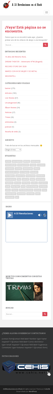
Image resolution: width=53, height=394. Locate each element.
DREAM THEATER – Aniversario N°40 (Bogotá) (23, 61)
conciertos (9, 168)
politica (34, 183)
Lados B (25, 179)
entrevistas (9, 122)
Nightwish (9, 183)
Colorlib (47, 389)
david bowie (27, 168)
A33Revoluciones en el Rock (12, 389)
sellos (8, 190)
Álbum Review (10, 107)
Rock (23, 186)
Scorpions (43, 186)
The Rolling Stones (26, 190)
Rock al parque (32, 186)
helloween (40, 176)
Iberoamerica (10, 179)
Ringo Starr (15, 186)
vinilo (38, 194)
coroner (18, 168)
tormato (38, 190)
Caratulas (41, 165)
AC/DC (8, 161)
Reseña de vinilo (11, 131)
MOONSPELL (10, 76)
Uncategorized (11, 103)
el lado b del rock (12, 172)
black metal (36, 161)
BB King (26, 161)
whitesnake (10, 197)
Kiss (19, 179)
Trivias (7, 117)
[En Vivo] (10, 215)
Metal (32, 179)
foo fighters (10, 176)
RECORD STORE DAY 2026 (15, 66)
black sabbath (11, 165)
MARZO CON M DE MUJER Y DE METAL (21, 71)
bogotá (33, 165)
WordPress (33, 391)
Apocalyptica (17, 161)
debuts (36, 168)
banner (8, 88)
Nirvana (17, 183)
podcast (8, 127)
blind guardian (23, 165)
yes (17, 197)
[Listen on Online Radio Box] (44, 215)
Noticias (8, 112)
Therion (15, 190)
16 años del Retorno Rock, (16, 57)
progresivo (43, 183)
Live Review (9, 98)
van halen (30, 194)
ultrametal (21, 194)
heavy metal (30, 176)
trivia (44, 190)
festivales (34, 172)
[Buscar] (45, 45)
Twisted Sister (11, 194)
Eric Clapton (24, 172)
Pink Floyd (26, 183)
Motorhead (40, 179)
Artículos (8, 93)
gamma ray (20, 176)
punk (7, 186)
